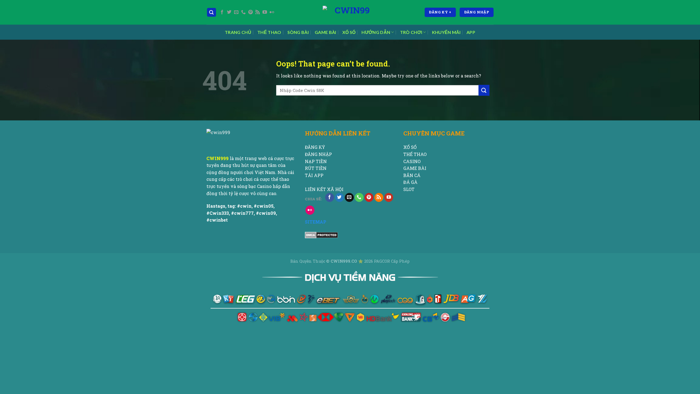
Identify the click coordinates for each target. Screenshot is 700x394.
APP (470, 32)
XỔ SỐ (349, 32)
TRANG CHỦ (238, 32)
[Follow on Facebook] (222, 12)
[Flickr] (272, 12)
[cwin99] (350, 12)
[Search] (211, 12)
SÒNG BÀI (298, 32)
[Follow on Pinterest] (250, 12)
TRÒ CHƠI (411, 32)
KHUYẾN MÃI (446, 32)
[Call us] (243, 12)
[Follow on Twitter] (229, 12)
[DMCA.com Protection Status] (321, 234)
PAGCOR (382, 261)
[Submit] (484, 90)
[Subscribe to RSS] (257, 12)
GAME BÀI (325, 32)
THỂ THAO (269, 32)
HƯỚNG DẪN (375, 32)
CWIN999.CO (344, 261)
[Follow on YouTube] (264, 12)
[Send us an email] (236, 12)
